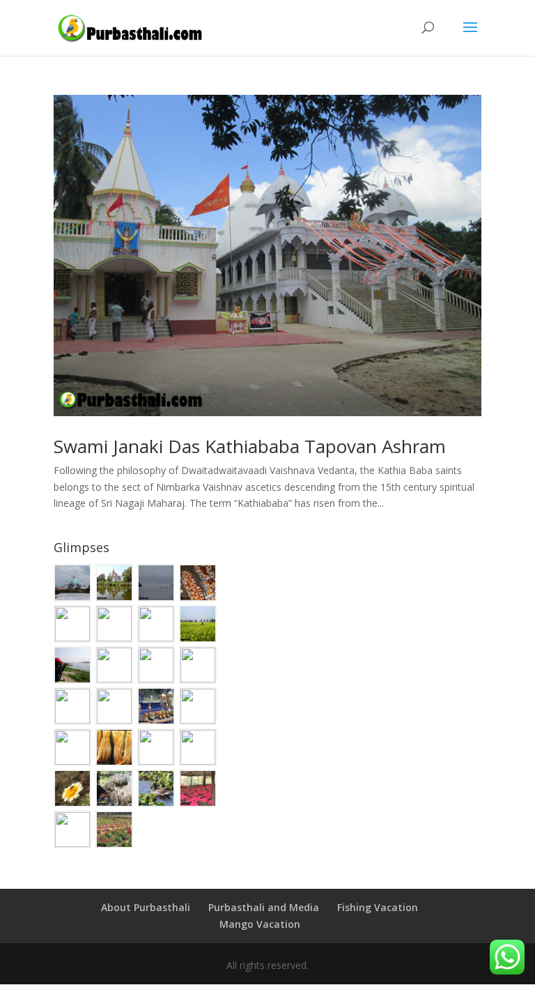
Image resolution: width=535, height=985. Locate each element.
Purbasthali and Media (263, 907)
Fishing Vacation (377, 907)
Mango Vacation (259, 924)
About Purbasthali (145, 907)
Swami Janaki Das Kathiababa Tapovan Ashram (250, 446)
